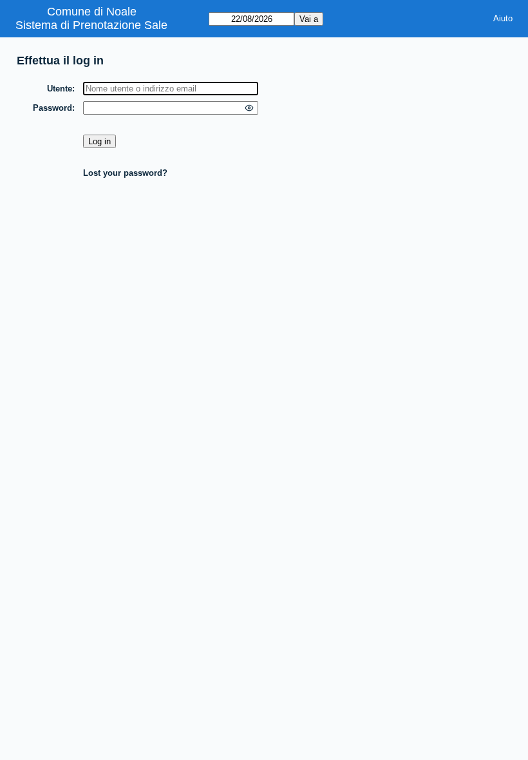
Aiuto (503, 18)
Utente (59, 88)
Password (52, 108)
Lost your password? (125, 173)
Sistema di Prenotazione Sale (91, 25)
